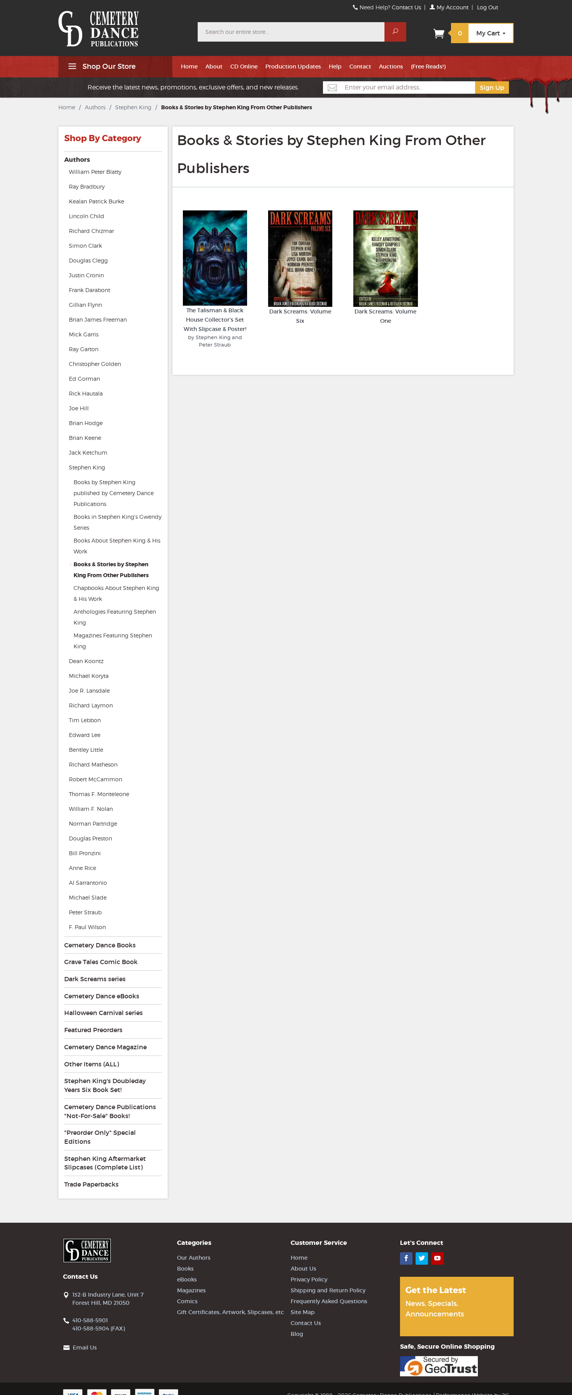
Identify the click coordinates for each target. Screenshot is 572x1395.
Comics (187, 1301)
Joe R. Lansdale (89, 690)
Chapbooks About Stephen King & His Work (116, 593)
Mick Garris (83, 334)
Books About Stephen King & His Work (117, 546)
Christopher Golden (95, 364)
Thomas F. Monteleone (99, 794)
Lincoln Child (86, 216)
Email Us (85, 1347)
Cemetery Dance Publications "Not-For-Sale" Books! (110, 1111)
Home (189, 66)
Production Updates (293, 66)
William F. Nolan (91, 808)
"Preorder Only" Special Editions (100, 1137)
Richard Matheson (93, 764)
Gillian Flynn (85, 304)
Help (335, 66)
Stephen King (133, 107)
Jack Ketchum (88, 452)
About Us (303, 1268)
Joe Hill (79, 408)
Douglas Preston (90, 838)
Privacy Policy (309, 1279)
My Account (451, 7)
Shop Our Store (108, 66)
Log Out (487, 7)
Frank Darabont (89, 290)
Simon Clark (85, 245)
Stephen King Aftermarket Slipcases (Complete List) (105, 1163)
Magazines (191, 1290)
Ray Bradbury (87, 186)
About (214, 66)
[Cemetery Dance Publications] (123, 25)
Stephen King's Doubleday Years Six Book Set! (105, 1085)
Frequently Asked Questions (329, 1301)
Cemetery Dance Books (100, 945)
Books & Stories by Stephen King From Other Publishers (111, 570)
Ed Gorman (84, 378)
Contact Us (406, 7)
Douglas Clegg (88, 260)
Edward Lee (84, 735)
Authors (95, 107)
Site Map (303, 1312)
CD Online (244, 66)
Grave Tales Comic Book (101, 962)
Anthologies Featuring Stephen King (115, 617)
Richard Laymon (91, 705)
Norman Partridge (93, 823)
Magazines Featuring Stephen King (113, 640)
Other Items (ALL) (91, 1064)
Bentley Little (86, 749)
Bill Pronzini (85, 853)
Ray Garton (83, 349)
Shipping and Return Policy (328, 1290)
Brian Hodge (86, 423)
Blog (297, 1333)
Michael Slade (88, 897)
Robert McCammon (95, 779)
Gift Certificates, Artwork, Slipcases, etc (230, 1312)
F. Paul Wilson (87, 927)
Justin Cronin (86, 275)
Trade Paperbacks (91, 1184)
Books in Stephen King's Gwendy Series (117, 522)
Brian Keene (85, 437)
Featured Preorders (93, 1030)
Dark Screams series (95, 979)
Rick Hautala (86, 393)
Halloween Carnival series (103, 1013)
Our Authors (194, 1257)
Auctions (391, 66)
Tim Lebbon (85, 720)
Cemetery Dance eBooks (101, 996)
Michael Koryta (89, 675)
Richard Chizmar (91, 231)
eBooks (187, 1279)
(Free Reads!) (428, 66)
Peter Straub (85, 912)
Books (185, 1268)
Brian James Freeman (98, 319)
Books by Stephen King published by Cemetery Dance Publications (114, 493)
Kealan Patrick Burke (96, 201)
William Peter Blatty (95, 171)
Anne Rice (82, 868)
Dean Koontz (86, 661)
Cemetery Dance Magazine (105, 1047)
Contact (360, 66)
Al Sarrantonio (88, 882)
